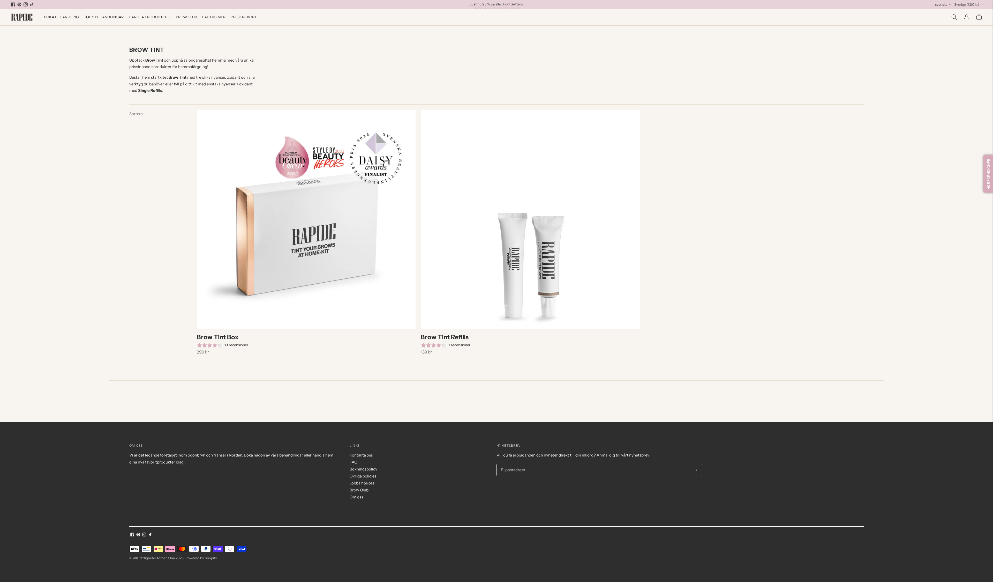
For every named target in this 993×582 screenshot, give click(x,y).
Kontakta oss (361, 455)
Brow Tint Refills (445, 337)
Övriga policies (363, 476)
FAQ (353, 462)
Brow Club (186, 17)
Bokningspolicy (363, 469)
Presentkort (244, 17)
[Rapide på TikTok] (32, 4)
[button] (988, 174)
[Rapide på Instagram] (26, 4)
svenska (941, 4)
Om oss (356, 497)
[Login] (966, 17)
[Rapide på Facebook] (13, 4)
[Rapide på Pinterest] (19, 4)
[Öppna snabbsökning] (954, 17)
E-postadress (512, 464)
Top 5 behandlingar (104, 17)
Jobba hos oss (362, 483)
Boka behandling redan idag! (496, 4)
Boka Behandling (61, 17)
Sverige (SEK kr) (966, 4)
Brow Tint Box (218, 337)
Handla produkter (148, 17)
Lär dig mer (213, 17)
